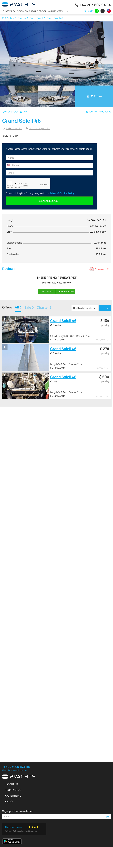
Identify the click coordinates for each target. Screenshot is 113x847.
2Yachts (9, 18)
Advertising (13, 795)
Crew (60, 11)
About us (12, 784)
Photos (96, 96)
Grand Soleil (36, 18)
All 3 (18, 308)
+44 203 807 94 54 (95, 4)
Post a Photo (48, 291)
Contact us (13, 790)
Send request (49, 201)
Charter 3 (44, 308)
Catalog (23, 11)
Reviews (8, 269)
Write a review (67, 291)
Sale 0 (29, 308)
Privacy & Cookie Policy (62, 193)
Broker (43, 11)
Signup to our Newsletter (17, 811)
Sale (15, 11)
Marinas (52, 11)
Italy (25, 111)
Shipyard (33, 11)
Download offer (102, 269)
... (65, 11)
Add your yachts (17, 767)
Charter (7, 11)
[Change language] (108, 10)
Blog (9, 801)
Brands (22, 18)
